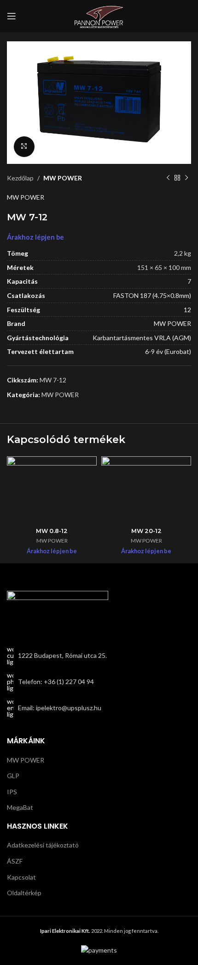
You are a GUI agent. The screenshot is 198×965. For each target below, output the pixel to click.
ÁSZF (15, 861)
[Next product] (186, 178)
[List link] (99, 681)
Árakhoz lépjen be (35, 237)
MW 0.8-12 (52, 530)
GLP (13, 776)
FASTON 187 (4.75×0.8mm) (152, 295)
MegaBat (20, 807)
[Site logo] (99, 15)
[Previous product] (168, 178)
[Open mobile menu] (11, 16)
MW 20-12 (146, 530)
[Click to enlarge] (24, 146)
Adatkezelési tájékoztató (43, 845)
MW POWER (62, 178)
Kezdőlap (20, 178)
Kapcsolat (21, 877)
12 (187, 310)
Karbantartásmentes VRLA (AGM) (142, 338)
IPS (12, 792)
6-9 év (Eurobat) (168, 351)
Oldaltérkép (24, 893)
